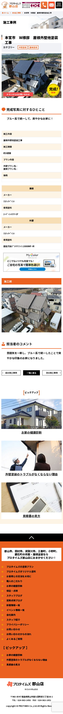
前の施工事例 (11, 372)
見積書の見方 (13, 664)
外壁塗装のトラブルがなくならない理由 (26, 659)
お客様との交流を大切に (18, 576)
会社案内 (11, 614)
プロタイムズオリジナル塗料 (21, 571)
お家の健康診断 (14, 585)
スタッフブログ (14, 595)
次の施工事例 (52, 372)
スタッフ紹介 (13, 619)
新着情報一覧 (13, 605)
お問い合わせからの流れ (18, 634)
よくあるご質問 (14, 638)
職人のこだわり (14, 581)
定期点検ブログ (14, 600)
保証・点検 (12, 590)
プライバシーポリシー (17, 624)
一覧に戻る (31, 372)
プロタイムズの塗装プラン (20, 566)
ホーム (6, 13)
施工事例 (17, 13)
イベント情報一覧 (15, 610)
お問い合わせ (13, 629)
